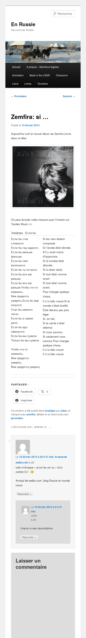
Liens (15, 83)
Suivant (69, 96)
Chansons (62, 75)
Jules (63, 410)
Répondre (24, 494)
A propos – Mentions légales (43, 67)
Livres (27, 83)
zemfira (31, 414)
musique (50, 410)
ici (30, 224)
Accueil (16, 67)
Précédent (19, 96)
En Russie (23, 24)
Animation (18, 75)
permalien (17, 418)
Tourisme (42, 83)
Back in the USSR (40, 75)
